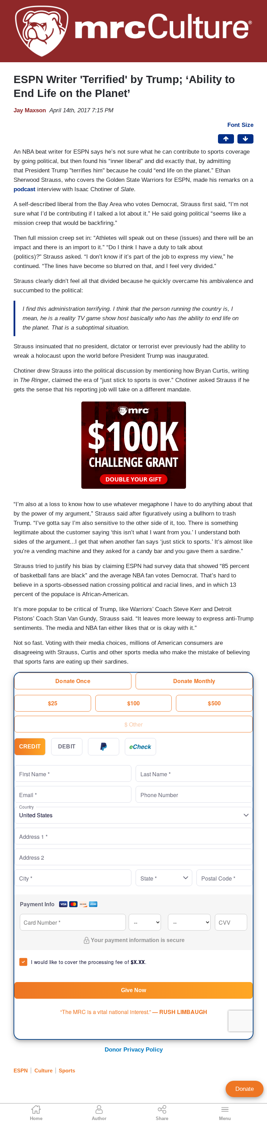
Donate (244, 1089)
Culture (43, 1070)
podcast (24, 189)
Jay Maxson (30, 110)
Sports (67, 1070)
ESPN (21, 1070)
